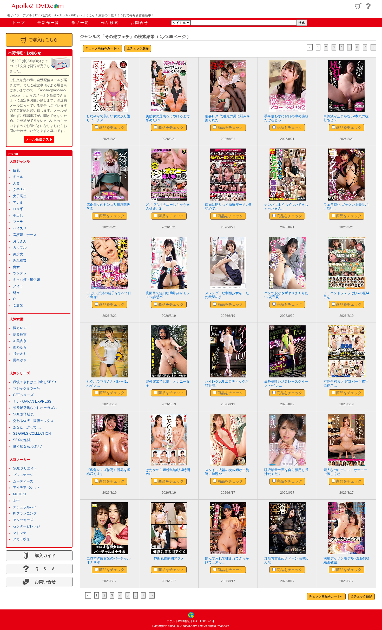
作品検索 (109, 23)
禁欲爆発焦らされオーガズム (35, 408)
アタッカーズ (23, 520)
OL (15, 299)
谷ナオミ (20, 354)
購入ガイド (43, 555)
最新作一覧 (48, 23)
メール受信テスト (38, 139)
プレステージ (23, 475)
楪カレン (20, 328)
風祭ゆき (20, 360)
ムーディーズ (23, 481)
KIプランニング (25, 513)
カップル (20, 247)
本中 (16, 501)
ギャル (18, 177)
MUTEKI (19, 494)
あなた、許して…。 (28, 427)
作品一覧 (80, 23)
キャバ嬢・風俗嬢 (26, 280)
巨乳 (16, 170)
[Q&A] (368, 6)
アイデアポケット (26, 488)
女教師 (18, 305)
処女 (16, 293)
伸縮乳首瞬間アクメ (169, 558)
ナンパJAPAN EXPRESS (32, 401)
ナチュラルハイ (25, 507)
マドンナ (20, 533)
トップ (18, 23)
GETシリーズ (23, 395)
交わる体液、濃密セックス (33, 421)
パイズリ (20, 228)
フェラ (18, 222)
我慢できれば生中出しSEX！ (35, 382)
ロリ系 (18, 209)
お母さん (20, 241)
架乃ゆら (20, 347)
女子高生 (20, 196)
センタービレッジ (26, 526)
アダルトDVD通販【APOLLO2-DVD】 (191, 621)
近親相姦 (20, 260)
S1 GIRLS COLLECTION (32, 433)
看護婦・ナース (25, 235)
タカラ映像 (21, 539)
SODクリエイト (25, 468)
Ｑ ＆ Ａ (43, 569)
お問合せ (139, 23)
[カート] (358, 6)
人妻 (16, 183)
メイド (18, 286)
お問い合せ (43, 582)
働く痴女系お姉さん (28, 446)
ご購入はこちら (43, 39)
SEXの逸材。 (23, 440)
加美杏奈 (20, 341)
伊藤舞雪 (20, 334)
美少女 (18, 254)
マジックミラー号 (26, 388)
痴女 (16, 267)
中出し (18, 215)
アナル (18, 202)
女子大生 (20, 190)
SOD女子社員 (23, 414)
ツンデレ (20, 273)
